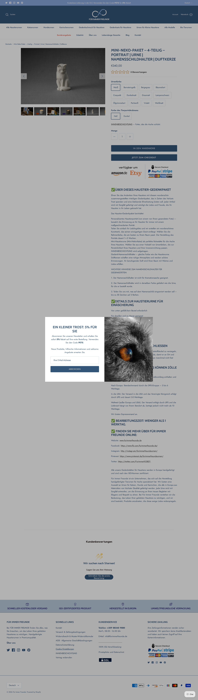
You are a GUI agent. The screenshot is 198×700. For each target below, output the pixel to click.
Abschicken (75, 369)
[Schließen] (149, 320)
